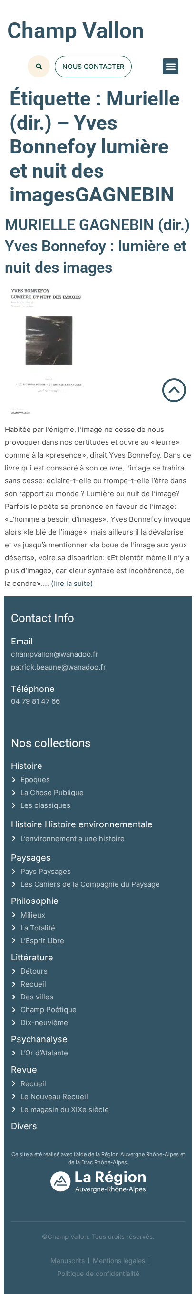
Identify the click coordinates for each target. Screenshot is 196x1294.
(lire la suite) (72, 583)
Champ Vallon (75, 30)
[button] (170, 66)
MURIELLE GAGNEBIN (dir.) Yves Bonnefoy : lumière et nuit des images (97, 246)
